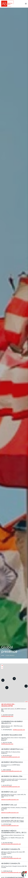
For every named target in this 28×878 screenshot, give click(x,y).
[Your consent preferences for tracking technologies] (25, 875)
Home (2, 655)
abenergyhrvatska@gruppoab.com (11, 771)
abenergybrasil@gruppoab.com (10, 757)
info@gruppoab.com (7, 716)
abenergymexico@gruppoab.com (11, 844)
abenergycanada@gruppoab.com (11, 858)
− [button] (2, 668)
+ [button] (2, 666)
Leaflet (26, 701)
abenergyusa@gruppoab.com (10, 799)
